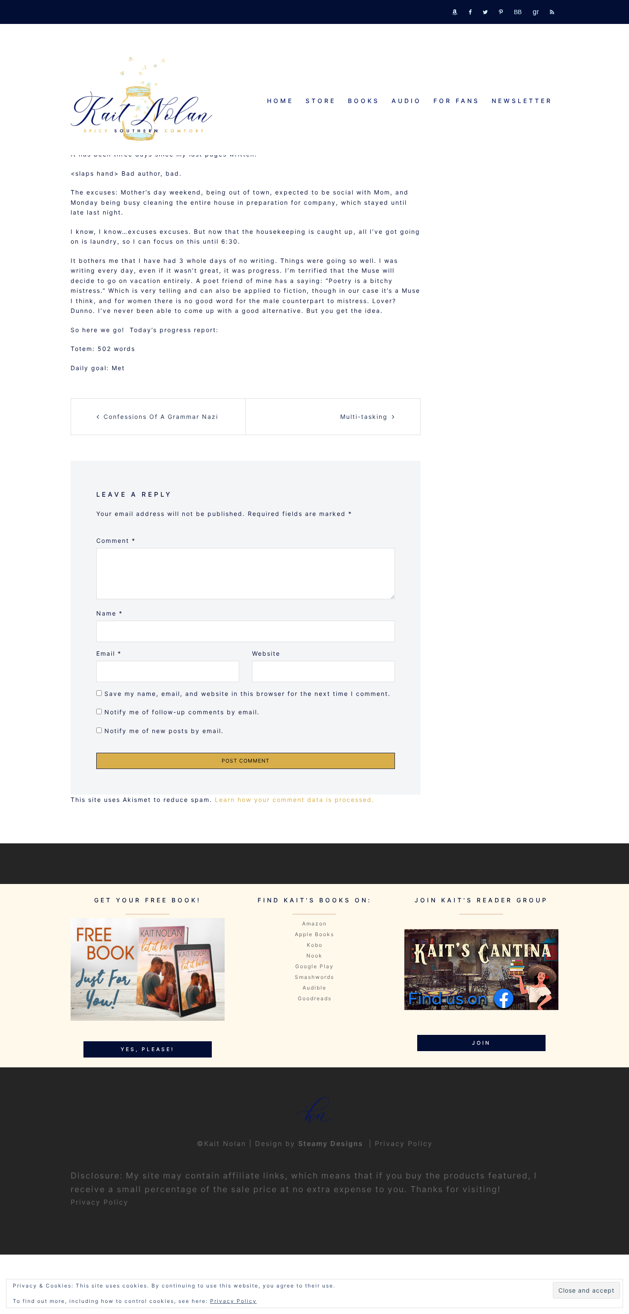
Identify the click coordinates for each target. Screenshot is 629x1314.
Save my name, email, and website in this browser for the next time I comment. (247, 693)
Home (280, 100)
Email (109, 653)
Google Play (314, 966)
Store (321, 100)
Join (481, 1043)
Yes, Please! (148, 1049)
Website (266, 653)
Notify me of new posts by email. (164, 730)
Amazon (314, 923)
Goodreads (315, 998)
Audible (314, 987)
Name (109, 613)
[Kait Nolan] (141, 98)
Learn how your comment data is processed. (294, 799)
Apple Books (314, 934)
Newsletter (522, 100)
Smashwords (314, 977)
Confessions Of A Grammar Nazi (161, 416)
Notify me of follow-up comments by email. (182, 712)
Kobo (315, 945)
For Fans (456, 100)
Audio (406, 100)
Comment (116, 540)
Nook (314, 955)
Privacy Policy (404, 1143)
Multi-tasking (364, 416)
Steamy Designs (332, 1143)
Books (364, 100)
